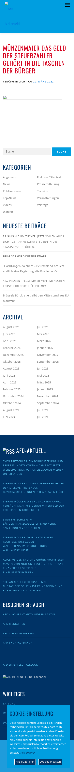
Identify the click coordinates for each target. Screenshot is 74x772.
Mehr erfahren (27, 752)
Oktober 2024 (12, 403)
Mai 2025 (43, 375)
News (6, 184)
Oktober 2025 (12, 361)
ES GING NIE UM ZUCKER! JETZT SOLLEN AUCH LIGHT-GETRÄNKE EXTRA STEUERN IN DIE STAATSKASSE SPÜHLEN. (33, 241)
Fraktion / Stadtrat (49, 177)
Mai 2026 (43, 334)
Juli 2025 (42, 368)
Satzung (9, 703)
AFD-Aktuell (31, 450)
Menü (67, 5)
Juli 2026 (42, 327)
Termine (42, 191)
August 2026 (11, 327)
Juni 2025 (9, 375)
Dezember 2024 (13, 396)
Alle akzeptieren (25, 761)
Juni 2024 (9, 417)
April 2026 (9, 341)
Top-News (9, 198)
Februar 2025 (12, 389)
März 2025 (44, 382)
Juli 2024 (42, 410)
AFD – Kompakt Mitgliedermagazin (29, 614)
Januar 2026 (45, 348)
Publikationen (12, 191)
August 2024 (11, 410)
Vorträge (42, 205)
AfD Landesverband (18, 643)
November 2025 (47, 355)
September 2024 (48, 403)
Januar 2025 (45, 389)
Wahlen (8, 212)
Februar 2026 (12, 348)
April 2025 (9, 382)
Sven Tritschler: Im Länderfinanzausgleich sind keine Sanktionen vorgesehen (29, 524)
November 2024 (47, 396)
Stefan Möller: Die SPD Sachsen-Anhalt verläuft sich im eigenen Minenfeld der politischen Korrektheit (33, 506)
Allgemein (9, 177)
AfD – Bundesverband (19, 633)
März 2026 (44, 341)
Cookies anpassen (50, 761)
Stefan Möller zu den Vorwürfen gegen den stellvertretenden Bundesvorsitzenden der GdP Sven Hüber (34, 488)
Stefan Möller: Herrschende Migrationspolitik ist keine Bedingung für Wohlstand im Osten (33, 586)
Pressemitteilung (48, 184)
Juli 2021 (42, 417)
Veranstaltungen (48, 198)
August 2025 (11, 368)
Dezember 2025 (13, 355)
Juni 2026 (9, 334)
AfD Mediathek (14, 624)
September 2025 (48, 361)
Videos (7, 205)
